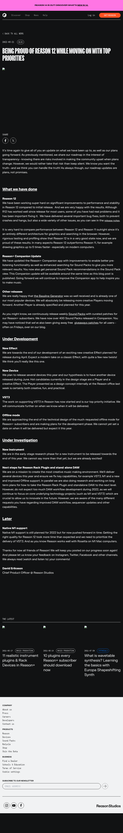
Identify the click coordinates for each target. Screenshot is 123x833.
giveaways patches (86, 323)
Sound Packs (77, 314)
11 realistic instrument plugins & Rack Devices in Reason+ (20, 660)
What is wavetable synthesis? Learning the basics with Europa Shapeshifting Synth (102, 665)
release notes (112, 220)
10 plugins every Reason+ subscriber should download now (59, 662)
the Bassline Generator (48, 296)
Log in (91, 15)
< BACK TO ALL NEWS (13, 33)
